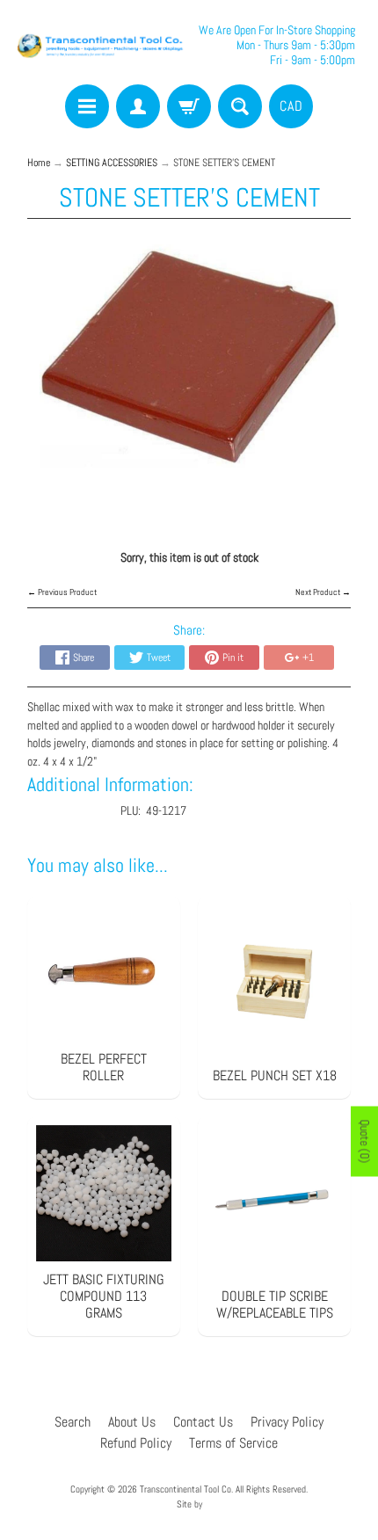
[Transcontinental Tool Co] (101, 45)
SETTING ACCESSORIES (111, 162)
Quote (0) (365, 1142)
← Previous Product (62, 592)
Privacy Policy (287, 1422)
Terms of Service (233, 1443)
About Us (132, 1422)
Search (73, 1422)
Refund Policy (135, 1443)
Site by (189, 1504)
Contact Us (203, 1422)
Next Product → (323, 592)
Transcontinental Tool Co (185, 1489)
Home (38, 162)
